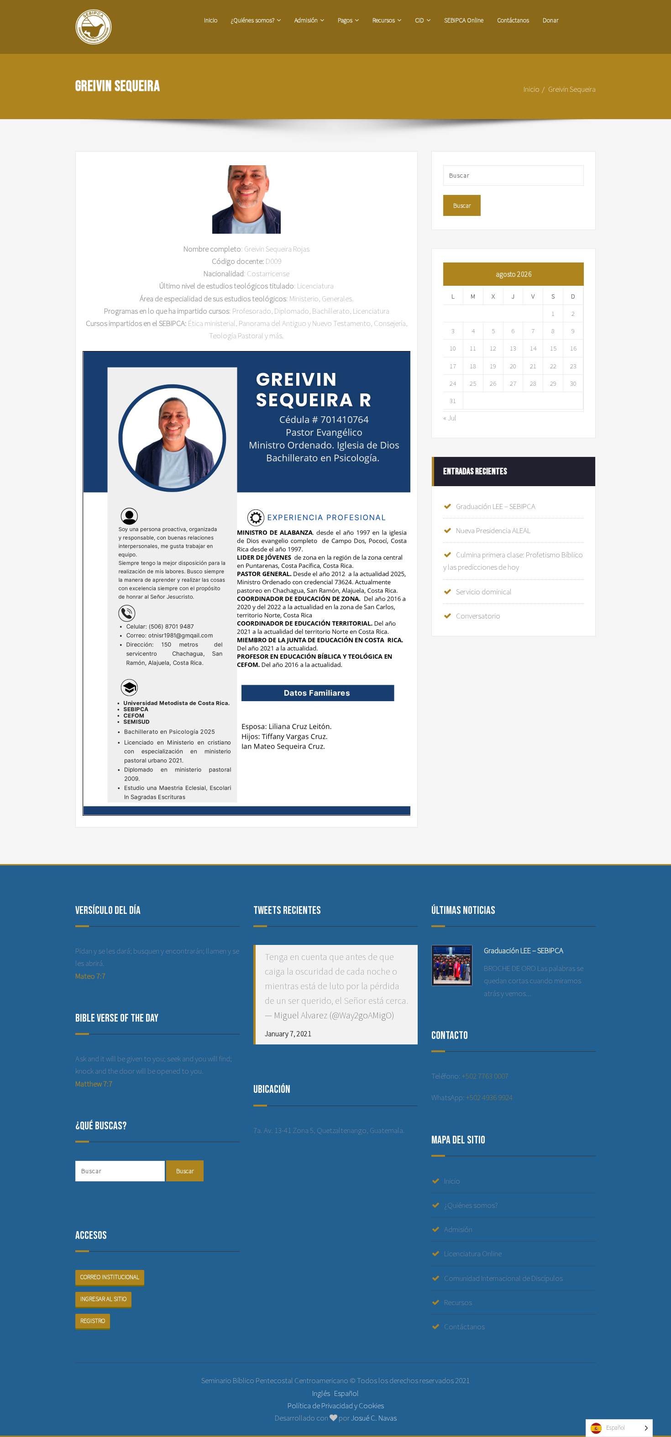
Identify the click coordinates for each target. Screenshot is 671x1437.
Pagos (345, 20)
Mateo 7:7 (90, 976)
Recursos (383, 20)
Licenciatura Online (473, 1253)
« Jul (449, 418)
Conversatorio (478, 616)
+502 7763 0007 (485, 1076)
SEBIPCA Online (463, 20)
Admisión (306, 20)
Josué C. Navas (374, 1418)
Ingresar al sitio (103, 1299)
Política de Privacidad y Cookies (336, 1405)
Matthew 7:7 (93, 1084)
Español (346, 1393)
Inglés (321, 1393)
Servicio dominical (484, 592)
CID (419, 20)
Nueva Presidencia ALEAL (493, 530)
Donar (550, 20)
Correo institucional (109, 1277)
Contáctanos (513, 20)
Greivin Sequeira (572, 89)
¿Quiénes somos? (252, 20)
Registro (92, 1321)
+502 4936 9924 (489, 1097)
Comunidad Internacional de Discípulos (503, 1278)
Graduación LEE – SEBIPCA (495, 506)
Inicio (210, 20)
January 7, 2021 (288, 1033)
